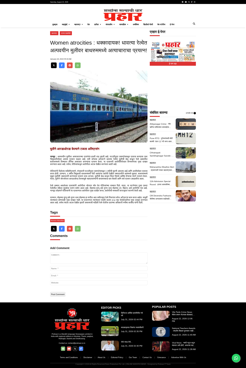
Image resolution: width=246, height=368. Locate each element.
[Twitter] (189, 2)
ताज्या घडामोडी (65, 33)
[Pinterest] (70, 65)
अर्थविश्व (136, 24)
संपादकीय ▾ (110, 24)
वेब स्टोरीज (161, 24)
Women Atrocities (57, 221)
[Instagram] (194, 2)
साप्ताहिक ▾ (123, 24)
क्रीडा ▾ (97, 24)
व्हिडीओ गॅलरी (148, 24)
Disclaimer (87, 357)
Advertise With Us (178, 357)
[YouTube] (186, 2)
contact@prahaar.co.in (76, 343)
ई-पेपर (172, 24)
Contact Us (147, 357)
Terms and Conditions (69, 357)
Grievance (161, 357)
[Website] (182, 2)
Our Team (133, 357)
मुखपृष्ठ (54, 24)
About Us (101, 357)
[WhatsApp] (78, 65)
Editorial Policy (117, 357)
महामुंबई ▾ (66, 24)
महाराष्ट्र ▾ (78, 24)
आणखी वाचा (190, 113)
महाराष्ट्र (54, 33)
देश (88, 24)
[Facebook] (191, 2)
